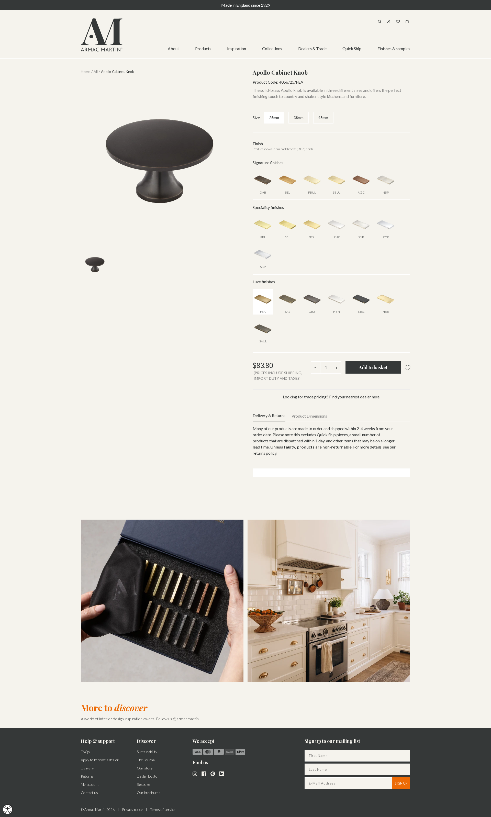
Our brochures (148, 792)
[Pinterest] (212, 773)
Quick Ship (351, 48)
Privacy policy (132, 809)
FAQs (85, 751)
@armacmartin (186, 718)
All (96, 71)
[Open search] (379, 21)
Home (85, 71)
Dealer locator (148, 776)
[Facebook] (204, 773)
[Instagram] (195, 773)
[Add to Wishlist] (407, 368)
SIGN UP (401, 783)
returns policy (264, 453)
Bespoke (143, 784)
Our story (145, 768)
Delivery (87, 768)
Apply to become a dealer (100, 760)
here (376, 396)
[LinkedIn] (221, 773)
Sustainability (147, 751)
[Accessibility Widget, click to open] (8, 809)
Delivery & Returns (269, 415)
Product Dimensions (309, 415)
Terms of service (162, 809)
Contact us (89, 792)
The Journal (146, 760)
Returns (87, 776)
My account (90, 784)
